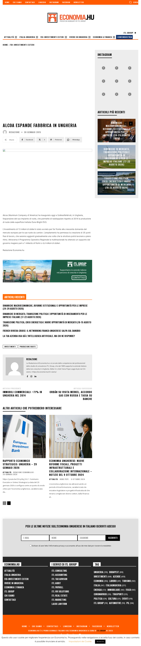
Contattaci (10, 599)
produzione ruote (28, 346)
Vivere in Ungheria (13, 583)
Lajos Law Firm (59, 604)
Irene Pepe (64, 479)
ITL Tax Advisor (59, 579)
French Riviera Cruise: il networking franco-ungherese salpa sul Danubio (41, 330)
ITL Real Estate (59, 595)
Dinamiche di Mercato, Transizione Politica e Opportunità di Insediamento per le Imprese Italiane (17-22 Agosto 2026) (45, 315)
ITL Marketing (59, 599)
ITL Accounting (59, 575)
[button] (133, 2)
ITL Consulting (59, 570)
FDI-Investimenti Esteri (22, 44)
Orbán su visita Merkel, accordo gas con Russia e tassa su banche (71, 395)
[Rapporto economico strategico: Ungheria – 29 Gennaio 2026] (24, 436)
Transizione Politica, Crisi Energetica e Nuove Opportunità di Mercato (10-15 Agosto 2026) (47, 324)
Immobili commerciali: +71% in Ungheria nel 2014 (22, 393)
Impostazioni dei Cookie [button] (80, 641)
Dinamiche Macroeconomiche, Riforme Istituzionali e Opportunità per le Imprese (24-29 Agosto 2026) (45, 307)
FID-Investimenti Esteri (16, 579)
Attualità (7, 472)
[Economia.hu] (70, 18)
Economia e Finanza (14, 587)
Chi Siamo (9, 595)
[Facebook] (27, 376)
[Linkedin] (35, 376)
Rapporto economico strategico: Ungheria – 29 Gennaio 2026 (20, 464)
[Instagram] (31, 376)
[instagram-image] (103, 67)
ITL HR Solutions (60, 591)
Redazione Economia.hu (23, 472)
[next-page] (9, 503)
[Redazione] (5, 132)
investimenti (10, 346)
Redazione (14, 132)
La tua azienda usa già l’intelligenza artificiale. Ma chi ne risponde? (39, 336)
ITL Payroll (57, 587)
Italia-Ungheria (12, 575)
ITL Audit (56, 583)
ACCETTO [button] (100, 642)
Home (5, 44)
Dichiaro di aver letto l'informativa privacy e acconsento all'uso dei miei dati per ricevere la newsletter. (72, 546)
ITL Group (9, 591)
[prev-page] (4, 503)
